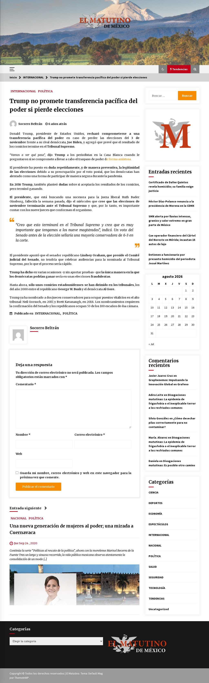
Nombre (23, 434)
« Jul (151, 344)
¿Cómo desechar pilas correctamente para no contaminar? (172, 422)
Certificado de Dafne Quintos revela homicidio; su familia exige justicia (171, 186)
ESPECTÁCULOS (158, 524)
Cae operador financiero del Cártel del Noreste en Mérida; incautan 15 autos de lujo (172, 240)
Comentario (26, 384)
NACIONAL (19, 518)
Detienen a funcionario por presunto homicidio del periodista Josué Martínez (172, 259)
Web (19, 454)
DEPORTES (155, 503)
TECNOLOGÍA (157, 588)
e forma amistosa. (118, 159)
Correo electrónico (89, 434)
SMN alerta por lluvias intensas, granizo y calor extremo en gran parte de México (170, 220)
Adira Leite (156, 395)
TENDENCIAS (157, 598)
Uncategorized (159, 609)
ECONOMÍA (155, 513)
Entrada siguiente (25, 508)
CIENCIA (153, 492)
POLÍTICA (45, 91)
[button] (163, 69)
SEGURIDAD (156, 577)
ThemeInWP (21, 678)
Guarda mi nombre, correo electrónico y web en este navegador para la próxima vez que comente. (75, 475)
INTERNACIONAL (23, 91)
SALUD (153, 567)
